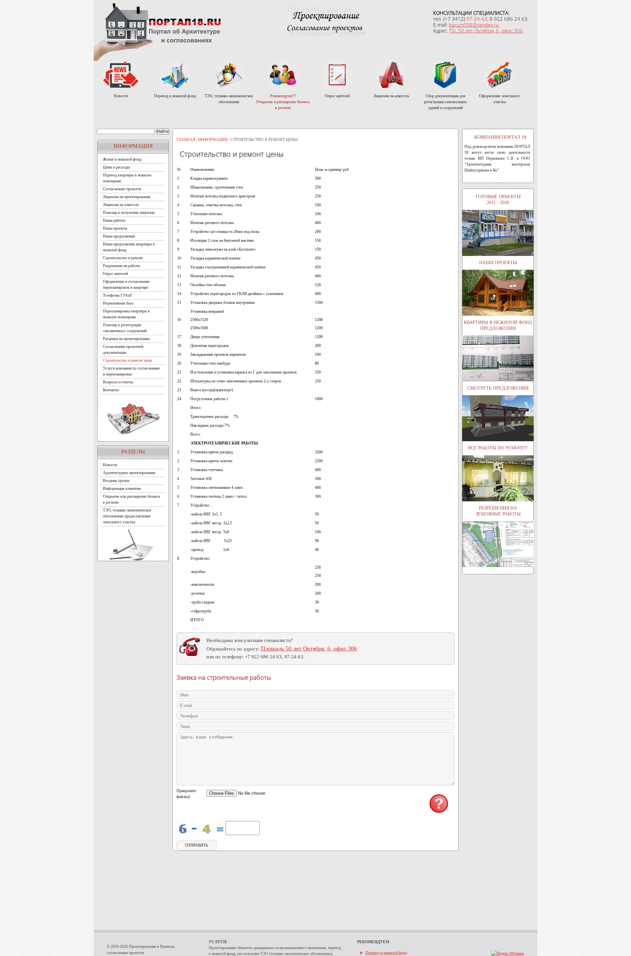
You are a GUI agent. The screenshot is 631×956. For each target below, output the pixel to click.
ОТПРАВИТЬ (196, 845)
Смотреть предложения (497, 388)
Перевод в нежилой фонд (386, 952)
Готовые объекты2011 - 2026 (498, 199)
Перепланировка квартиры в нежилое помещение (126, 314)
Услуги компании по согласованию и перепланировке (131, 371)
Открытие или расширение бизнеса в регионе (131, 499)
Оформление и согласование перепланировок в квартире (126, 284)
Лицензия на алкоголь (121, 204)
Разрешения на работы (121, 265)
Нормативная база (118, 303)
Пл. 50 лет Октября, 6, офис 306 (486, 30)
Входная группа (116, 480)
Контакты (111, 390)
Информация (212, 139)
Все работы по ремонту (498, 447)
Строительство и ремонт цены (127, 360)
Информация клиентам (122, 488)
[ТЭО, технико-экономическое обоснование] (229, 75)
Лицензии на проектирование (127, 196)
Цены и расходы (116, 167)
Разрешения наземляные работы (498, 511)
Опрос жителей (115, 273)
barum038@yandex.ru (474, 24)
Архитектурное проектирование (129, 472)
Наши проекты (115, 228)
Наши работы (114, 220)
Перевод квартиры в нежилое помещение (127, 178)
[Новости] (121, 75)
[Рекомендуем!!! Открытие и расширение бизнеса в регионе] (283, 75)
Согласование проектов (122, 189)
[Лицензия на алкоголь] (391, 75)
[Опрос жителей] (337, 75)
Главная (185, 139)
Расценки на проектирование (126, 338)
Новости (110, 465)
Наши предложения (119, 236)
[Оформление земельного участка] (500, 75)
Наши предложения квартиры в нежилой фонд (129, 247)
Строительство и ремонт (123, 258)
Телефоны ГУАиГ (117, 295)
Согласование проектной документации (123, 349)
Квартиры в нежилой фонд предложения (498, 325)
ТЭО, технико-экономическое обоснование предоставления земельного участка (127, 516)
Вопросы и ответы (118, 382)
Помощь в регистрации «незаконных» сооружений (125, 328)
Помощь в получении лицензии (128, 212)
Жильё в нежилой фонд (122, 159)
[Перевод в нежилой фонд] (175, 75)
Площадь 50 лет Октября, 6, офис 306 (309, 648)
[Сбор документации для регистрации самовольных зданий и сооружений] (445, 75)
